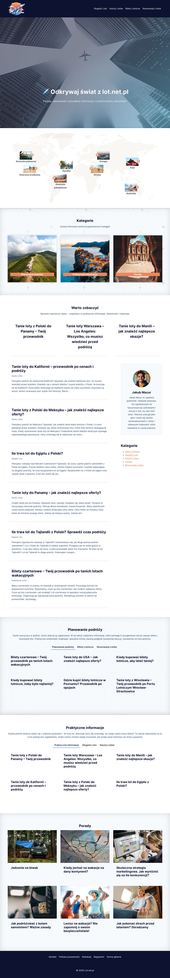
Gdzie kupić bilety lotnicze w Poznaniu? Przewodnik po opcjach (85, 683)
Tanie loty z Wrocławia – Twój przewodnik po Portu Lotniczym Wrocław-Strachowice (135, 685)
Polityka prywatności (69, 957)
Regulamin (99, 957)
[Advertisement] (85, 61)
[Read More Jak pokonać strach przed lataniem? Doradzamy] (137, 902)
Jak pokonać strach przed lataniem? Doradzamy (135, 925)
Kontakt (52, 957)
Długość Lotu (100, 8)
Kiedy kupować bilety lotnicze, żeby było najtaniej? (32, 682)
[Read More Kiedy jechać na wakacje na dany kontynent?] (85, 846)
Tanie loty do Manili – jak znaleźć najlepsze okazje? (136, 331)
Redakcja (86, 957)
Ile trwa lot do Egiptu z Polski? (37, 453)
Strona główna (114, 957)
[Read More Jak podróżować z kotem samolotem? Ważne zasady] (32, 902)
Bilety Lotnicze (132, 8)
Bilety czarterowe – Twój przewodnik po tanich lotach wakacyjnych (57, 573)
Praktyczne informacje (66, 745)
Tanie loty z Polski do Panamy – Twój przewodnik (33, 331)
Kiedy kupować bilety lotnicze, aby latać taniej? (135, 659)
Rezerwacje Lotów (152, 8)
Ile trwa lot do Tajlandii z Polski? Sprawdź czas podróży (59, 532)
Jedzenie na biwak (24, 868)
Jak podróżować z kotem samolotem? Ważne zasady (31, 925)
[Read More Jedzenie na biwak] (32, 846)
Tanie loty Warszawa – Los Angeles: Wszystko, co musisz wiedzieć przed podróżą (85, 336)
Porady (128, 461)
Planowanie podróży (63, 647)
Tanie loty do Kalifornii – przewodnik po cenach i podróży (53, 368)
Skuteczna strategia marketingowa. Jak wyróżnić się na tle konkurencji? (137, 871)
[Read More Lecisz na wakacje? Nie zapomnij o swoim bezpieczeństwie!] (85, 902)
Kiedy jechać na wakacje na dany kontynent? (84, 869)
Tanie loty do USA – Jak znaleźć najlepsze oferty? (82, 659)
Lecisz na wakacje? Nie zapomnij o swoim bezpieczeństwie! (81, 927)
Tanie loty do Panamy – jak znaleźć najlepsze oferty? (56, 493)
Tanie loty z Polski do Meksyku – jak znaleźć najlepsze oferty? (58, 412)
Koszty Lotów (116, 8)
